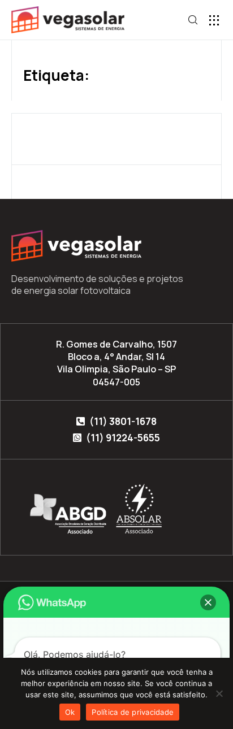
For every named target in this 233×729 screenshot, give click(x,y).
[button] (214, 20)
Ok (70, 712)
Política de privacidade (133, 712)
